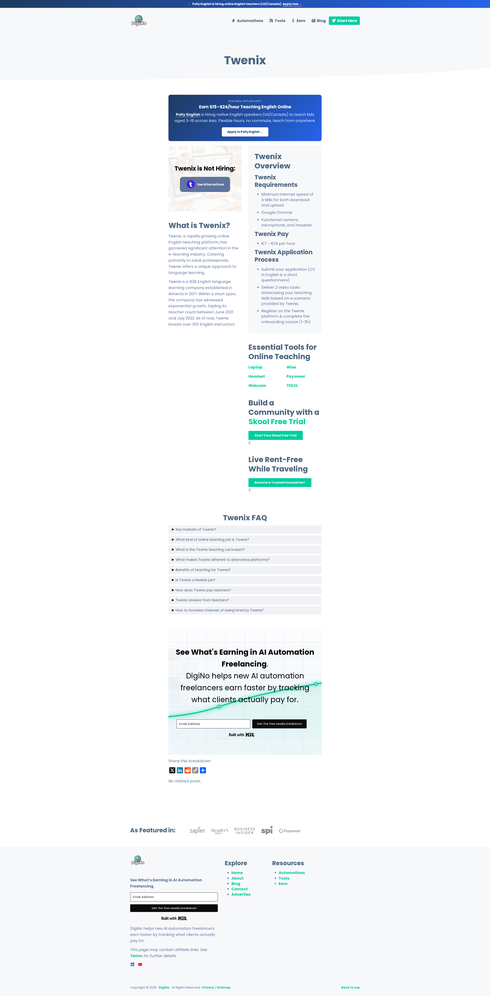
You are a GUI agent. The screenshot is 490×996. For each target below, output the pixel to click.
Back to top (350, 987)
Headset (256, 376)
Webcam (257, 385)
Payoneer (296, 376)
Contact (239, 889)
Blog (235, 883)
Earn (283, 883)
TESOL (292, 385)
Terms (136, 955)
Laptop (255, 367)
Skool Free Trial (276, 421)
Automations (292, 872)
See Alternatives (210, 184)
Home (237, 872)
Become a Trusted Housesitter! (280, 482)
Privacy (208, 987)
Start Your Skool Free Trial (276, 435)
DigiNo (164, 987)
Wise (291, 367)
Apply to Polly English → (245, 132)
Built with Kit (241, 734)
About (237, 878)
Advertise (241, 894)
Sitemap (223, 987)
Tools (284, 878)
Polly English (188, 114)
